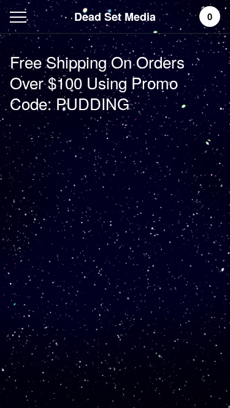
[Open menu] (20, 17)
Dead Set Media (115, 16)
